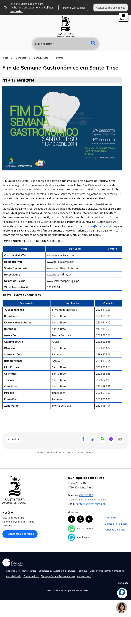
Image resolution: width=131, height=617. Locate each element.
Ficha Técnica (29, 570)
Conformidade (31, 576)
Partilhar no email (120, 439)
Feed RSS (82, 570)
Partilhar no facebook (83, 439)
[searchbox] (65, 43)
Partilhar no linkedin (92, 439)
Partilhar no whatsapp (101, 439)
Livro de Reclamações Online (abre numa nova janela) (12, 562)
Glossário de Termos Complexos (107, 570)
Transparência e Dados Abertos (58, 576)
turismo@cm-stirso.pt (98, 226)
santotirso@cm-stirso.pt (90, 504)
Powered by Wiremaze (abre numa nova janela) (123, 583)
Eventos (60, 57)
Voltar (15, 439)
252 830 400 (86, 495)
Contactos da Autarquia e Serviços (57, 570)
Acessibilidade (13, 576)
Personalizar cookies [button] (73, 7)
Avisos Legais (84, 576)
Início (5, 57)
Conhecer (21, 57)
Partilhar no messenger (111, 439)
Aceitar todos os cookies (110, 7)
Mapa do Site (13, 570)
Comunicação (41, 57)
